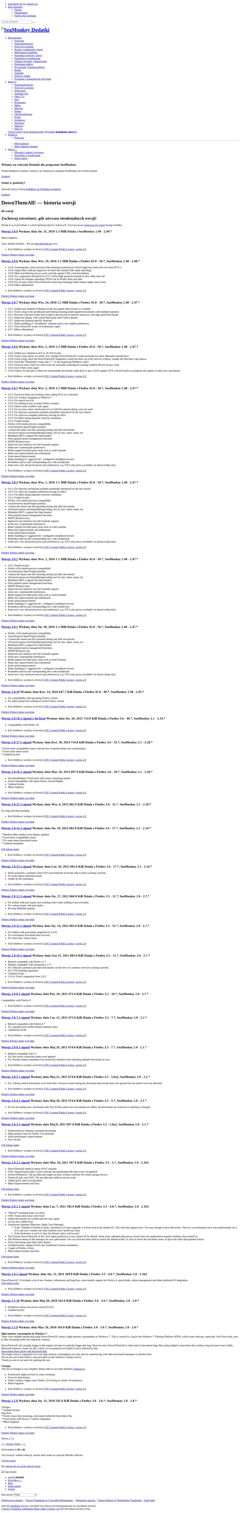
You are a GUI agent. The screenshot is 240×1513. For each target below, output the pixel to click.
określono (15, 1506)
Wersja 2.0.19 (10, 692)
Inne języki (7, 1494)
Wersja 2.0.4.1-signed (15, 1100)
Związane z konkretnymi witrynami (32, 79)
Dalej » (18, 1444)
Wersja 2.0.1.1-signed (15, 1206)
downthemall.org (43, 243)
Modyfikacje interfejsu (26, 52)
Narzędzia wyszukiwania (27, 58)
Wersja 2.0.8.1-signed (15, 994)
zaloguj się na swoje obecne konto (22, 1466)
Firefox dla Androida (25, 15)
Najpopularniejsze (23, 43)
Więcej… (12, 149)
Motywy (12, 81)
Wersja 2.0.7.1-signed (15, 1017)
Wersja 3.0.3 (9, 482)
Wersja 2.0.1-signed (14, 1274)
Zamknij (5, 176)
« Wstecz (9, 1444)
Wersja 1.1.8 (9, 1400)
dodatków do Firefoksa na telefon (43, 189)
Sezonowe (19, 120)
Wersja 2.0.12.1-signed (16, 896)
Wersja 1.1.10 (10, 1300)
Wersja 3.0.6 (9, 346)
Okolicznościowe (23, 114)
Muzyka (18, 108)
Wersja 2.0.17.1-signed (16, 742)
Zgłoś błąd (149, 1500)
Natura (17, 111)
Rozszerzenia (15, 37)
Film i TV (19, 96)
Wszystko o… (15, 1480)
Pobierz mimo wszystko (22, 254)
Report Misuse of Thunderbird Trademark (120, 1500)
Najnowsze (20, 90)
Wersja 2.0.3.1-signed (15, 1124)
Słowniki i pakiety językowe (29, 152)
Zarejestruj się (15, 4)
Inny (16, 99)
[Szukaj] (33, 22)
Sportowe (19, 123)
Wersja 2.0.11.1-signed (16, 926)
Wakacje (18, 126)
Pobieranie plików (23, 64)
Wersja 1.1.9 (9, 1327)
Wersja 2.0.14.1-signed (16, 828)
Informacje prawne (86, 1500)
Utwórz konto (8, 1460)
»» (24, 1444)
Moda (17, 105)
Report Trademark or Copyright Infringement (49, 1500)
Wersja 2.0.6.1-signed (15, 1047)
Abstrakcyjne (21, 93)
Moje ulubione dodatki (26, 146)
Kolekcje (12, 134)
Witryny (18, 129)
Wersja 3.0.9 (9, 231)
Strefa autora (20, 158)
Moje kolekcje (21, 143)
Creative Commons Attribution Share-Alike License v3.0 (31, 1508)
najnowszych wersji (94, 225)
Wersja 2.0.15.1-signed (16, 804)
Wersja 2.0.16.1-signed (16, 772)
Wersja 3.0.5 (9, 388)
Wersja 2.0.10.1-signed (16, 955)
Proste (17, 117)
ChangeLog (78, 1369)
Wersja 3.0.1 (9, 627)
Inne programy (15, 7)
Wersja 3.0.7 (9, 302)
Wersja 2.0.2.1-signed (15, 1162)
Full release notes (10, 849)
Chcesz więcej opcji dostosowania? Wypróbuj (42, 131)
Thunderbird (20, 12)
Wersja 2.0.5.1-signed (15, 1077)
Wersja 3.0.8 (9, 261)
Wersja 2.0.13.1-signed (16, 866)
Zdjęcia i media (22, 76)
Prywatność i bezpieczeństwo (29, 67)
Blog (10, 1483)
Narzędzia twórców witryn (28, 55)
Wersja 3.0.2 (9, 559)
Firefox (18, 9)
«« (2, 1444)
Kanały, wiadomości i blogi (28, 49)
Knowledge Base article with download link (24, 1351)
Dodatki (39, 30)
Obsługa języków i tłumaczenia (30, 61)
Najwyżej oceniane (24, 46)
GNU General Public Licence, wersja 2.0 (65, 249)
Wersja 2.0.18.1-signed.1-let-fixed (23, 718)
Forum (11, 1489)
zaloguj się (32, 4)
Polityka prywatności (12, 1500)
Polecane (19, 40)
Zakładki (19, 73)
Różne (17, 70)
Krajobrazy (20, 102)
